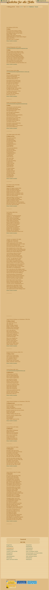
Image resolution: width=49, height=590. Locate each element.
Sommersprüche (29, 549)
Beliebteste (31, 6)
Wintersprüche (29, 559)
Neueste (36, 6)
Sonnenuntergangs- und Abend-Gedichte (34, 553)
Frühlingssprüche (10, 549)
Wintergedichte (29, 557)
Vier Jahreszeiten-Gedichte (31, 554)
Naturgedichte (29, 544)
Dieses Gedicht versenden (12, 40)
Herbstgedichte (10, 553)
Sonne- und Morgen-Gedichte (32, 551)
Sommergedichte (29, 548)
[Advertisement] (24, 17)
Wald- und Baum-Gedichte (31, 556)
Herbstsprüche (9, 554)
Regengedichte (29, 546)
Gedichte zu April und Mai (12, 551)
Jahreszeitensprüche (10, 556)
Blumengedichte (10, 546)
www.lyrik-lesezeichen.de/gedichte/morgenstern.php (17, 48)
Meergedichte (9, 557)
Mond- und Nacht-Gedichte (12, 559)
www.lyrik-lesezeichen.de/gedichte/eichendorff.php (17, 103)
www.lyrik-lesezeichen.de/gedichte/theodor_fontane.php (18, 71)
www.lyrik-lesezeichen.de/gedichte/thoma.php (16, 370)
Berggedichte (9, 544)
